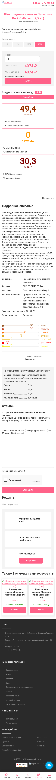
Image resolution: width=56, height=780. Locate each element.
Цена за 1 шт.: (11, 65)
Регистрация (11, 723)
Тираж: (8, 55)
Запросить (31, 560)
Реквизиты (10, 679)
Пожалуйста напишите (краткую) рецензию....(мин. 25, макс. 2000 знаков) (27, 431)
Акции (8, 674)
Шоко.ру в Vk (3, 655)
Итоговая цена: (12, 72)
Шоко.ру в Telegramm (8, 655)
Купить (28, 81)
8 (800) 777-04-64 (43, 2)
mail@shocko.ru (12, 647)
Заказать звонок (48, 5)
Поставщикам (12, 670)
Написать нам (12, 719)
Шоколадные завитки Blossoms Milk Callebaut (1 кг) (15, 592)
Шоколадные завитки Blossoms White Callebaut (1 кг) (41, 593)
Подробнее (28, 97)
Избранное (34, 198)
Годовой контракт (13, 700)
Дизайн (9, 691)
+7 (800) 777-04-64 (13, 650)
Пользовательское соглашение (19, 687)
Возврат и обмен (13, 696)
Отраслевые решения (15, 704)
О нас (8, 683)
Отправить (28, 490)
